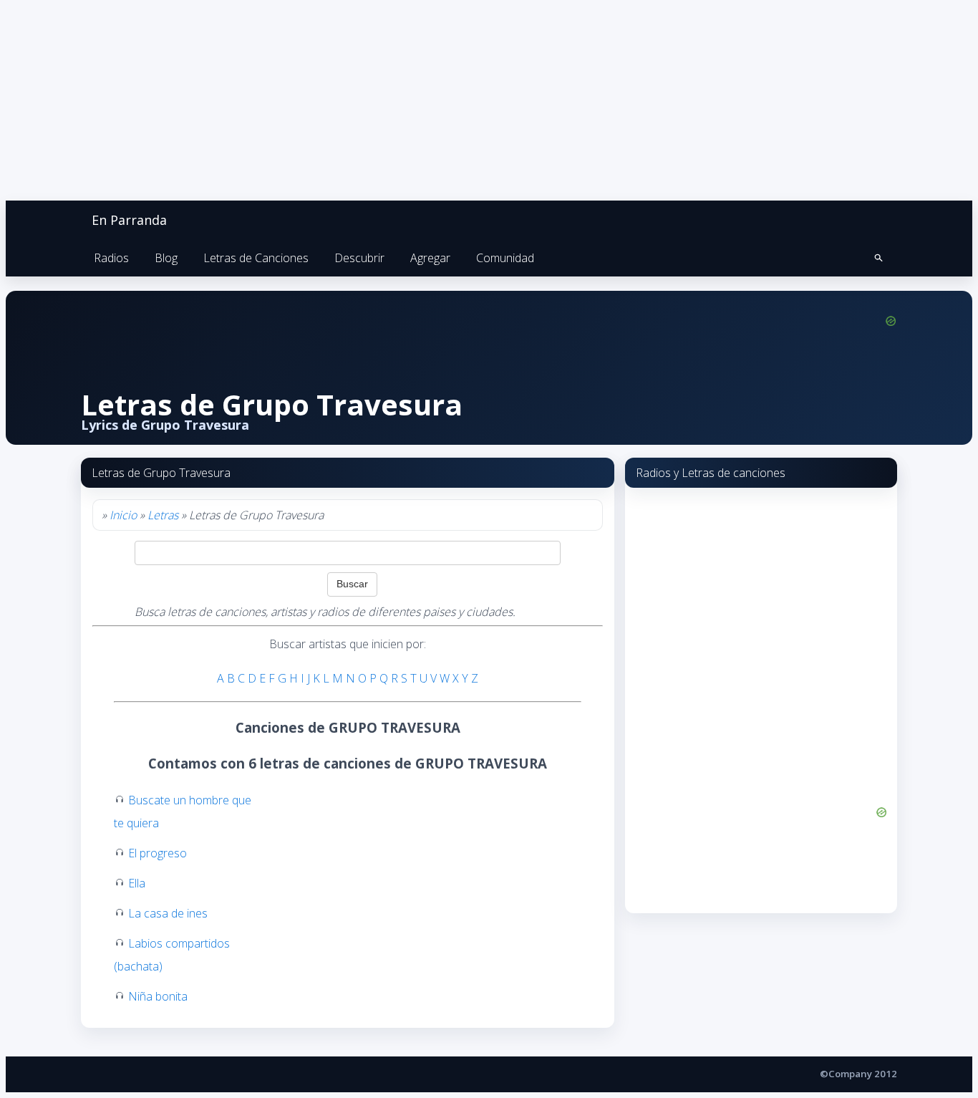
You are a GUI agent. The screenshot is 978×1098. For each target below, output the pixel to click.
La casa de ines (168, 913)
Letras (162, 515)
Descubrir (359, 258)
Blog (166, 258)
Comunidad (505, 258)
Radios (111, 258)
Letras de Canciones (256, 258)
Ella (136, 883)
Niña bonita (158, 996)
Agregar (430, 258)
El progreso (157, 853)
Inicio (123, 515)
